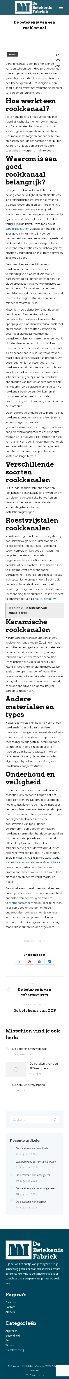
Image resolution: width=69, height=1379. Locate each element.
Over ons (11, 1302)
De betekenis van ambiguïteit (33, 1175)
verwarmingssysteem (19, 903)
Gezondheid (13, 1335)
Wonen (12, 54)
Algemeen (11, 1330)
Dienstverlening (15, 1350)
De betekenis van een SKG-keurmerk (43, 1066)
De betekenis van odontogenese (35, 1188)
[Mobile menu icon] (61, 7)
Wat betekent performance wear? (36, 1161)
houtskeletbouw (45, 599)
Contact (10, 1307)
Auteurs (10, 1312)
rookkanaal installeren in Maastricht (33, 862)
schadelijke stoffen (17, 228)
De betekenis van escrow (31, 1201)
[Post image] (7, 1048)
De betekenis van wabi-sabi (29, 1048)
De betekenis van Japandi (28, 1085)
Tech (8, 1340)
